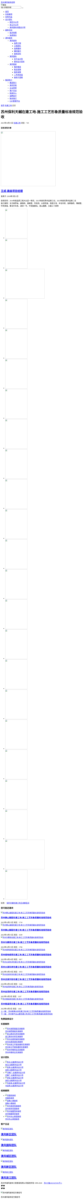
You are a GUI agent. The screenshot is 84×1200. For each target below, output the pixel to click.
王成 (22, 903)
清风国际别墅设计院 (17, 27)
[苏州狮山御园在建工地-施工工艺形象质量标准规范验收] (23, 913)
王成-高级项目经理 (12, 191)
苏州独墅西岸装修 (12, 1114)
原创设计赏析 (19, 62)
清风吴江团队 (9, 1177)
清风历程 (13, 85)
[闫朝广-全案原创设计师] (15, 1073)
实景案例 (8, 14)
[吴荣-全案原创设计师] (14, 1067)
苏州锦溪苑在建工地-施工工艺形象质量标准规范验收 (25, 1004)
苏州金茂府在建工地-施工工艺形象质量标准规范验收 (25, 991)
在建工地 (8, 105)
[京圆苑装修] (10, 1095)
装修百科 (17, 54)
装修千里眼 (18, 77)
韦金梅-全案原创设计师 (14, 1086)
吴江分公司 (14, 25)
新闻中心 (13, 93)
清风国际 (13, 56)
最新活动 (8, 30)
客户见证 (13, 91)
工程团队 (17, 46)
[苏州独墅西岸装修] (13, 1111)
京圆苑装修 (9, 1098)
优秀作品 (8, 17)
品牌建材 (17, 48)
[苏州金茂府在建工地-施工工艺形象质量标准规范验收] (22, 987)
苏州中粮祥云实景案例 (14, 1052)
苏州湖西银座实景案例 (14, 1031)
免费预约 (13, 35)
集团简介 (8, 80)
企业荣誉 (13, 88)
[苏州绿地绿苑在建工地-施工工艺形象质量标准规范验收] (23, 950)
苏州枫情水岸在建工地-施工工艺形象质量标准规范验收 (26, 1011)
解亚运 (26, 903)
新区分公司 (14, 22)
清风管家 (13, 64)
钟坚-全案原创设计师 (13, 1080)
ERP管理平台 (15, 101)
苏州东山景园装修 (12, 1119)
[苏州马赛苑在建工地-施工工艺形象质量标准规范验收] (22, 937)
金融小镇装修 (10, 1103)
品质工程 (17, 43)
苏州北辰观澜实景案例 (14, 1042)
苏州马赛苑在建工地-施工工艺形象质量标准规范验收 (25, 942)
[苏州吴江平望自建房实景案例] (17, 1044)
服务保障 (17, 72)
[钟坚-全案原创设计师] (14, 1078)
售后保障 (17, 69)
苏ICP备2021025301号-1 (53, 1183)
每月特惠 (13, 33)
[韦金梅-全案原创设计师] (15, 1083)
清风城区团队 (9, 1156)
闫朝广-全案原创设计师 (14, 1075)
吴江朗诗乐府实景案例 (14, 1037)
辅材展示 (17, 51)
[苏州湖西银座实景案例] (14, 1029)
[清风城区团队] (7, 1150)
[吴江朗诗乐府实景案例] (14, 1034)
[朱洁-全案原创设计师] (14, 1062)
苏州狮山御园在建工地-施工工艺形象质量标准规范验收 (26, 917)
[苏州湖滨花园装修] (13, 1106)
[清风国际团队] (7, 1140)
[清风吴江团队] (7, 1172)
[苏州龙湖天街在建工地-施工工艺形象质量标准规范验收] (23, 974)
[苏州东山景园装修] (13, 1116)
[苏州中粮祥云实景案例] (14, 1050)
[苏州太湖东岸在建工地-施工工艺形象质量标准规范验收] (23, 962)
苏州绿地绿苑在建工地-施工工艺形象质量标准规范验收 (26, 955)
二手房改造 (18, 75)
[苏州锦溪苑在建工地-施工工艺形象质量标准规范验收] (22, 999)
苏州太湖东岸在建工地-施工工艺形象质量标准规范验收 (26, 967)
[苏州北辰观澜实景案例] (14, 1039)
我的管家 (17, 67)
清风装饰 (8, 38)
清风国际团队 (9, 1145)
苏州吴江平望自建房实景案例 (16, 1047)
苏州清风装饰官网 (8, 2)
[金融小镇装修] (11, 1101)
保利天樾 (10, 903)
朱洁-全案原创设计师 (13, 1065)
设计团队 (8, 20)
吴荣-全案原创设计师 (13, 1070)
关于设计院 (18, 59)
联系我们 (13, 98)
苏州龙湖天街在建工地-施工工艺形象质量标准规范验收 (26, 979)
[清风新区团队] (7, 1129)
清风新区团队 (9, 1134)
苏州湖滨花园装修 (12, 1109)
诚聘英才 (13, 96)
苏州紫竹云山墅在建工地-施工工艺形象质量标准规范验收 (27, 1014)
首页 (7, 12)
